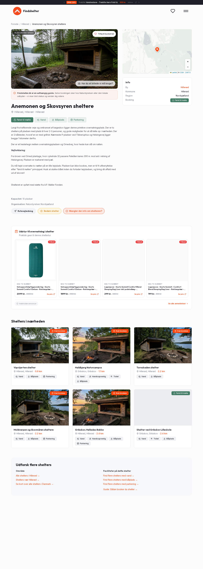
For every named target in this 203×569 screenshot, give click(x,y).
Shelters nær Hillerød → (27, 480)
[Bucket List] (173, 11)
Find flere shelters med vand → (118, 475)
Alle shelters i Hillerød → (28, 475)
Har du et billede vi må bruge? (97, 83)
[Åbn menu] (186, 11)
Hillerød (25, 24)
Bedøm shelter (51, 211)
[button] (157, 49)
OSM (182, 72)
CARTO (188, 72)
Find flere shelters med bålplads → (120, 480)
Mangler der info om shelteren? (85, 211)
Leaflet (174, 72)
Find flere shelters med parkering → (121, 484)
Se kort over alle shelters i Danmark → (34, 484)
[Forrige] (64, 2)
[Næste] (139, 2)
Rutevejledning (25, 211)
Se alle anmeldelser (177, 303)
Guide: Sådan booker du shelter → (120, 489)
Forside (14, 24)
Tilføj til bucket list (106, 34)
